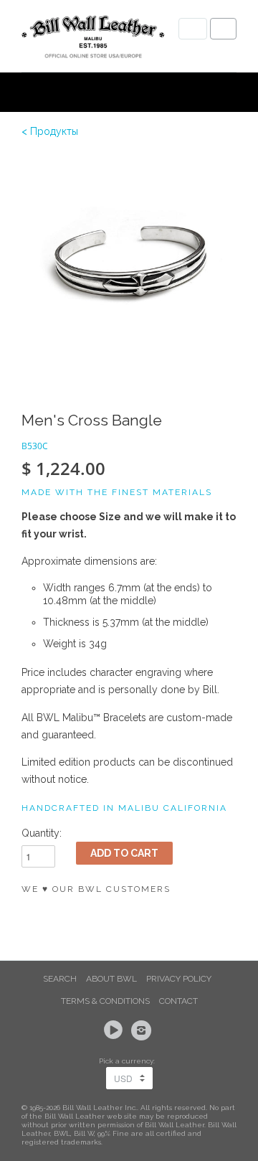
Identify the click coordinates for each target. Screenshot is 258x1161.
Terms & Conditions (105, 1001)
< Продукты (50, 131)
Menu (192, 28)
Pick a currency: (129, 1061)
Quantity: (42, 833)
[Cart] (223, 28)
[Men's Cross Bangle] (129, 262)
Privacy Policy (178, 979)
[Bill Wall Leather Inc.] (93, 39)
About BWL (111, 979)
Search (60, 979)
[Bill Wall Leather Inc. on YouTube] (115, 1030)
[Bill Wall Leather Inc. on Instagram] (143, 1030)
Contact (178, 1001)
